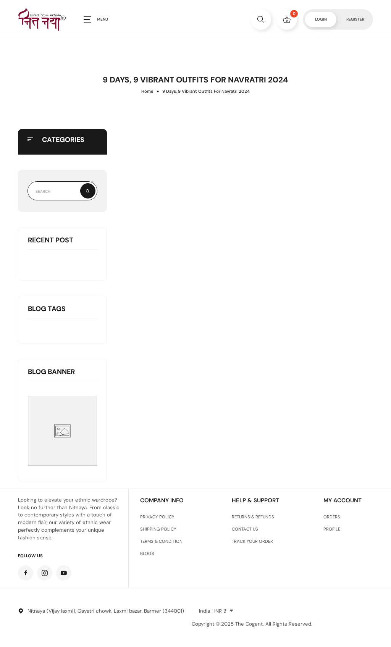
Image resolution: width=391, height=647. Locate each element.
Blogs (147, 554)
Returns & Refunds (253, 517)
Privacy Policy (157, 517)
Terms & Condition (161, 541)
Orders (331, 517)
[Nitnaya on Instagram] (44, 573)
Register (355, 19)
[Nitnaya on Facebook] (25, 573)
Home (147, 91)
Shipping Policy (158, 529)
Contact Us (245, 529)
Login (321, 19)
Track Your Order (252, 541)
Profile (331, 529)
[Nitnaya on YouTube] (63, 573)
